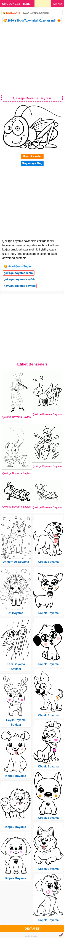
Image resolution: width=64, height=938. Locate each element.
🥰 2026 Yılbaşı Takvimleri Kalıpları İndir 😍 (32, 20)
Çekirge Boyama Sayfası (16, 416)
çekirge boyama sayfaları (20, 279)
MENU (57, 3)
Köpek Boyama (15, 775)
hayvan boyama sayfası (20, 285)
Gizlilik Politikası (32, 936)
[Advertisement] (32, 59)
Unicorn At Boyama (16, 561)
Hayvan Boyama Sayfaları (35, 12)
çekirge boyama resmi (18, 273)
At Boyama (15, 613)
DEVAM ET (32, 928)
